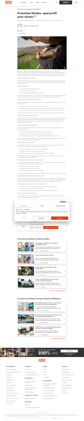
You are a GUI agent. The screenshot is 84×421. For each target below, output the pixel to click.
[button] (56, 2)
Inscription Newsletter (67, 385)
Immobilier (8, 377)
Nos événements (28, 385)
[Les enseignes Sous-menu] (27, 2)
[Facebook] (42, 418)
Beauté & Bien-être (10, 380)
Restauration (9, 374)
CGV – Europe (37, 418)
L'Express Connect (66, 372)
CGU (32, 418)
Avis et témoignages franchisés (31, 374)
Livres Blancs (46, 377)
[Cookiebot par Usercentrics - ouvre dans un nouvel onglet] (60, 202)
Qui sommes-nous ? (66, 369)
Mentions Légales (24, 418)
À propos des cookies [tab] (60, 205)
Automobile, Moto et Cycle (12, 398)
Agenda (38, 2)
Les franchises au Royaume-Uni (50, 395)
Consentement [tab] (23, 205)
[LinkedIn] (46, 418)
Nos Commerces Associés (30, 398)
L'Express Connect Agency (67, 374)
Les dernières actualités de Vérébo (57, 290)
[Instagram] (62, 418)
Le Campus (64, 382)
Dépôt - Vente (9, 403)
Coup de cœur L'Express (11, 369)
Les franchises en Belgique (49, 390)
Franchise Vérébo (22, 33)
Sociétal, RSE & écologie (11, 393)
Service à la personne (10, 401)
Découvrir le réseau (34, 227)
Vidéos (44, 374)
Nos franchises (28, 369)
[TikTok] (58, 418)
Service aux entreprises (11, 385)
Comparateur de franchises (65, 2)
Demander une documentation (50, 227)
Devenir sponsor (65, 377)
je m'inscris (69, 351)
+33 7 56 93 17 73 (65, 393)
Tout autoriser (60, 218)
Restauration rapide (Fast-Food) (13, 372)
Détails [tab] (42, 205)
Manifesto (64, 390)
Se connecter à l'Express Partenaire (32, 407)
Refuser (24, 218)
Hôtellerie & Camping (11, 395)
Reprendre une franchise (30, 372)
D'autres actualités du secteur (58, 338)
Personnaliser (41, 218)
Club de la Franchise (29, 392)
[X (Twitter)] (50, 418)
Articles (45, 369)
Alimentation (9, 382)
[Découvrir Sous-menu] (47, 2)
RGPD (29, 418)
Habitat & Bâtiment (10, 390)
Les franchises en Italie (48, 393)
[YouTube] (54, 418)
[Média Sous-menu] (33, 2)
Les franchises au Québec (48, 398)
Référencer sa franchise (67, 380)
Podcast (45, 372)
